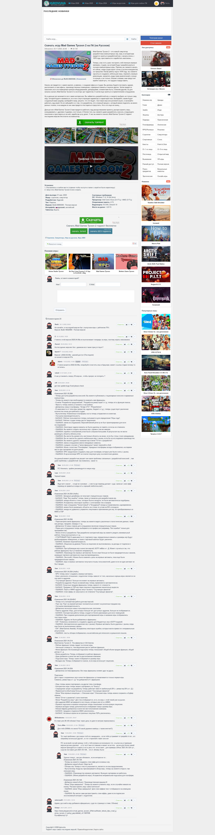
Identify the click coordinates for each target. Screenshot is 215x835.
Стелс (159, 139)
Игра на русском (71, 238)
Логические (161, 124)
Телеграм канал (156, 38)
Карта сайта (98, 829)
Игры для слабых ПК (138, 3)
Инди (159, 110)
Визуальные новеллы (162, 170)
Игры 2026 (75, 3)
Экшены (146, 115)
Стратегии (50, 238)
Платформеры (148, 124)
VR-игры (160, 159)
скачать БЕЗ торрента (100, 231)
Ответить (120, 324)
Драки (159, 105)
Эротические (148, 176)
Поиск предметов (147, 170)
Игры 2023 (81, 238)
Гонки (145, 105)
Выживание (147, 159)
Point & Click (162, 144)
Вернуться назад (54, 244)
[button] (134, 243)
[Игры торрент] (55, 3)
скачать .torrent (79, 231)
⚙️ (127, 39)
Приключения (162, 120)
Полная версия (163, 164)
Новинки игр (147, 100)
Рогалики (160, 129)
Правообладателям (85, 829)
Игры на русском (118, 3)
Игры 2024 (102, 3)
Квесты (145, 144)
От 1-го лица (147, 149)
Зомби (145, 110)
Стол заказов (155, 43)
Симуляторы (59, 238)
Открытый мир (163, 154)
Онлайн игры (162, 176)
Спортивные (147, 139)
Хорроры (146, 120)
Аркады (160, 100)
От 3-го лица (162, 149)
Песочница (147, 154)
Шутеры (160, 115)
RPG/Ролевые (148, 129)
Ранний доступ (148, 164)
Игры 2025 (89, 3)
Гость (167, 3)
